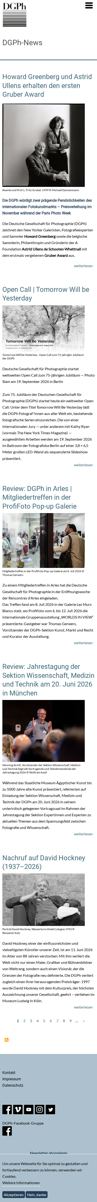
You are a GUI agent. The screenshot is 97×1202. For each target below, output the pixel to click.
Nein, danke (36, 1194)
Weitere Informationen (21, 1182)
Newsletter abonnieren (48, 1153)
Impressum (11, 1079)
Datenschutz (12, 1085)
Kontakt (8, 1072)
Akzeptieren (14, 1194)
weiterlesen (83, 265)
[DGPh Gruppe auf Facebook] (7, 1134)
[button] (89, 5)
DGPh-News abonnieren (6, 1040)
